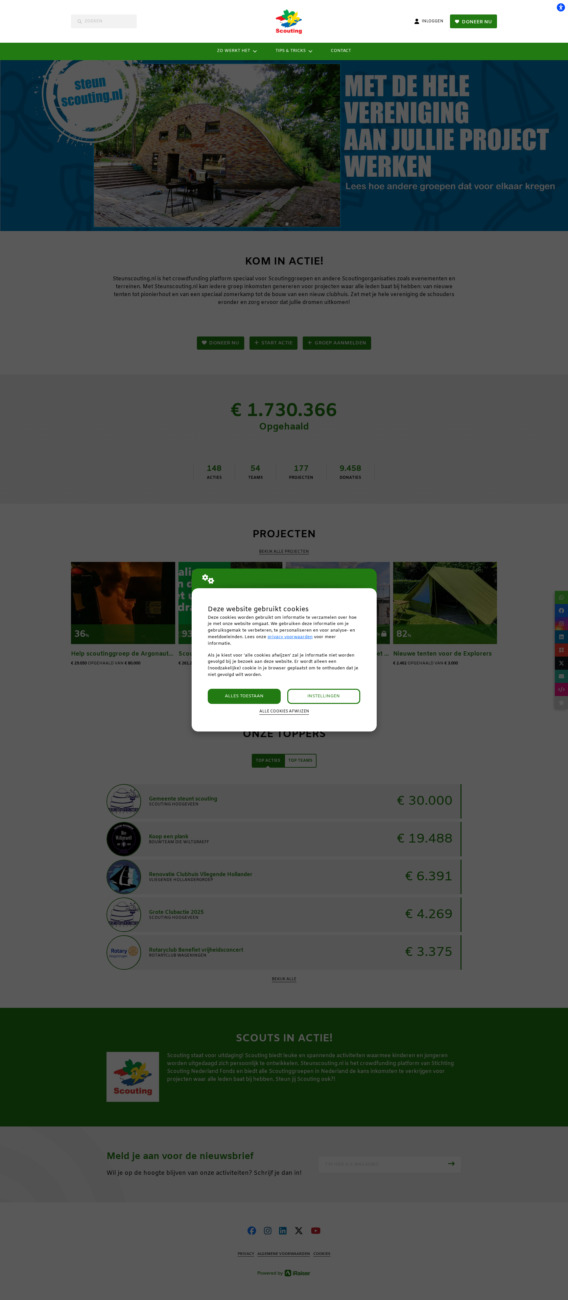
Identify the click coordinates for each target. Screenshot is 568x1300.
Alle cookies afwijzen (284, 711)
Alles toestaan (244, 696)
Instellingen (323, 696)
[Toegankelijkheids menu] (561, 7)
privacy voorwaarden (290, 637)
